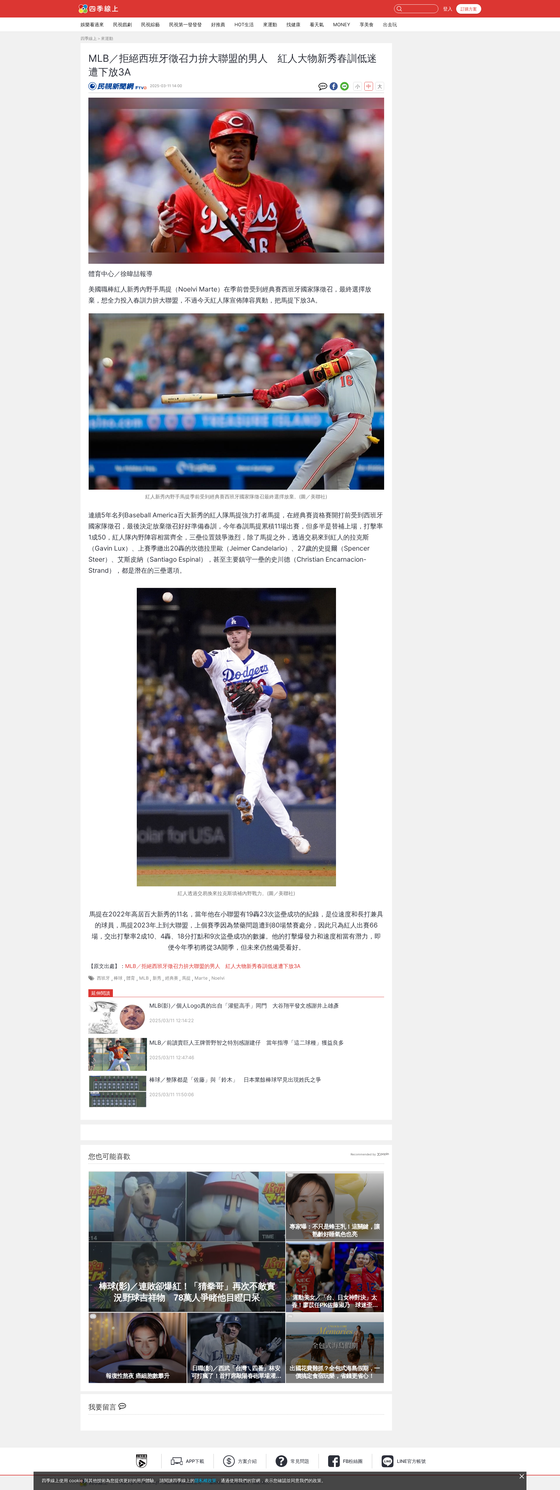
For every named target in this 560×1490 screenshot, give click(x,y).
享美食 (367, 24)
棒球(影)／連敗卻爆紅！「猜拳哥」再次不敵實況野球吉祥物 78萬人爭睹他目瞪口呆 (187, 1291)
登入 (447, 9)
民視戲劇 (122, 24)
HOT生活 (244, 24)
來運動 (270, 24)
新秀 (157, 978)
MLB (144, 978)
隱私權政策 (205, 1480)
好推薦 (218, 24)
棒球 (118, 978)
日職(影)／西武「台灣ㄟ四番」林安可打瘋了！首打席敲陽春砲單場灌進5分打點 (236, 1372)
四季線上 (88, 38)
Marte (201, 978)
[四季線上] (98, 8)
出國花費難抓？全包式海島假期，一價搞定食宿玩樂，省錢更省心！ (335, 1372)
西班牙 (103, 978)
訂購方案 (469, 8)
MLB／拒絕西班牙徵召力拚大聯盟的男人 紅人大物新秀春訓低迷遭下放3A (212, 966)
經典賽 (171, 978)
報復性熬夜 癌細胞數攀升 (137, 1376)
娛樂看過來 (92, 24)
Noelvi (218, 978)
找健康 (293, 24)
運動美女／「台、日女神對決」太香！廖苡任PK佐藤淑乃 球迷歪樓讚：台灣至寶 (335, 1301)
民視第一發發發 (185, 24)
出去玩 (390, 24)
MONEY (341, 24)
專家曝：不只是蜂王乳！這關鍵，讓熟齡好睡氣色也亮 (335, 1230)
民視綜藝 (150, 24)
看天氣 (317, 24)
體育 (130, 978)
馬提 (186, 978)
